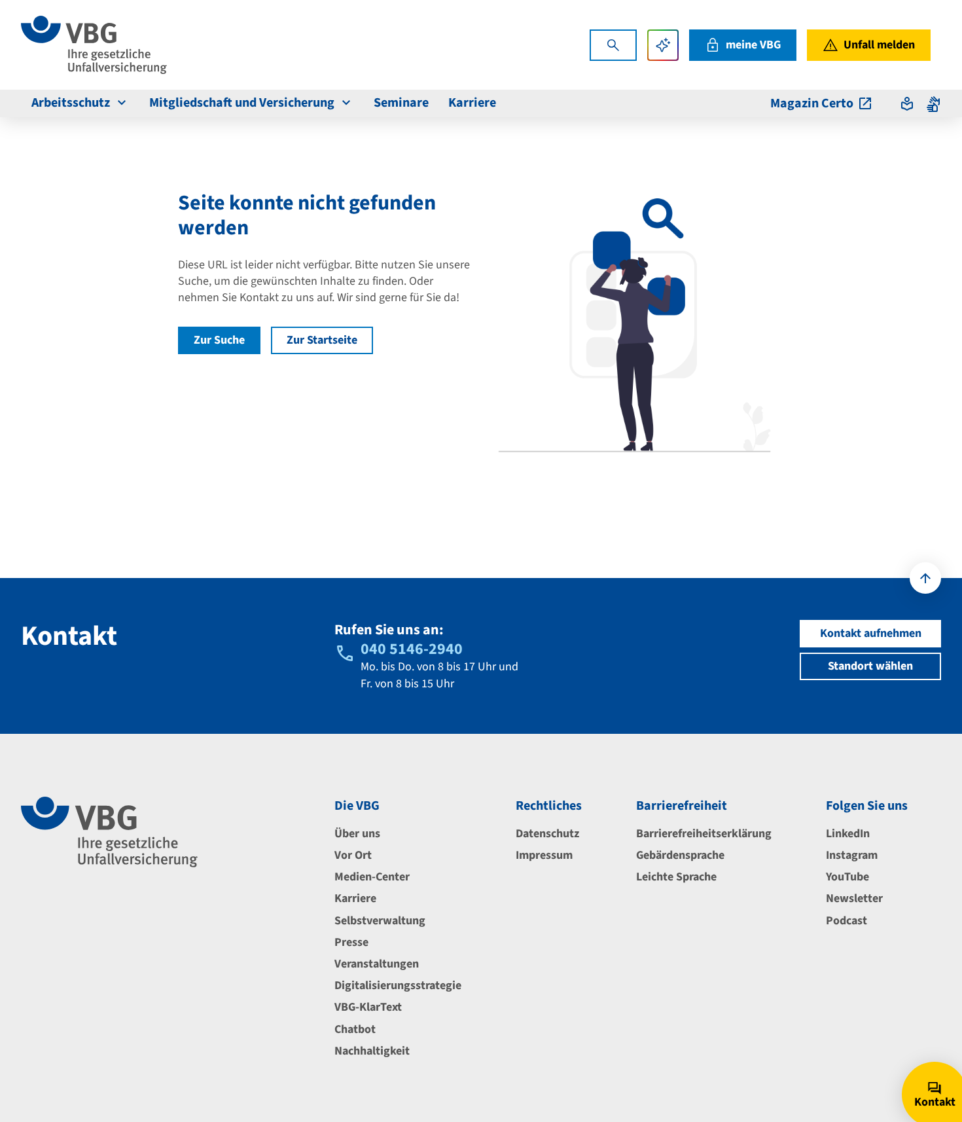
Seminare (401, 103)
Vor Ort (353, 855)
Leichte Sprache (676, 877)
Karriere (472, 103)
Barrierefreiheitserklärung (704, 833)
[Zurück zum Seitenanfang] (925, 578)
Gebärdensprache (680, 855)
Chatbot (355, 1029)
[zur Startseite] (94, 45)
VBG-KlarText (368, 1007)
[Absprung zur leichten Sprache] (907, 103)
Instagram (852, 855)
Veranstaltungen (376, 964)
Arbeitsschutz (70, 103)
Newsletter (854, 898)
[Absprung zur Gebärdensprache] (933, 103)
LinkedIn (848, 833)
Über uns (357, 833)
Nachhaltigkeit (372, 1051)
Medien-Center (372, 877)
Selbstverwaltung (379, 921)
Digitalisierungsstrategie (397, 985)
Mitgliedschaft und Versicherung (241, 103)
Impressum (544, 855)
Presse (351, 942)
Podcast (846, 921)
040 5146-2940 (412, 649)
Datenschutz (547, 833)
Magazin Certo (811, 103)
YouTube (847, 877)
